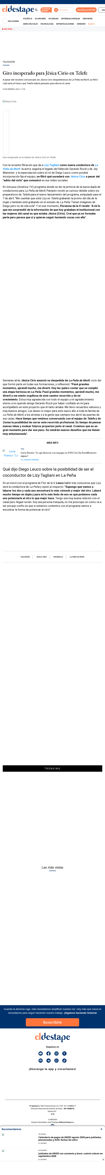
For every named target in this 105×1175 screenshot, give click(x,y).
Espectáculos (30, 24)
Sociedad (54, 18)
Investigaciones (65, 24)
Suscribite (52, 1022)
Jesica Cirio (41, 557)
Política (27, 18)
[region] (52, 51)
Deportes (87, 18)
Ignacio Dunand (30, 460)
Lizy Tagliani (51, 165)
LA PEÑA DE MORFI (77, 557)
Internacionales (70, 18)
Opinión (81, 24)
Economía (40, 18)
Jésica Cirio (77, 176)
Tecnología (46, 24)
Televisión (25, 557)
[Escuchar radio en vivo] (63, 9)
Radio (91, 24)
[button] (6, 114)
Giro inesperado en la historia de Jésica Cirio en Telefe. (29, 157)
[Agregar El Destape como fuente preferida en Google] (52, 94)
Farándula (58, 557)
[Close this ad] (103, 1159)
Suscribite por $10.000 (86, 10)
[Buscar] (36, 10)
